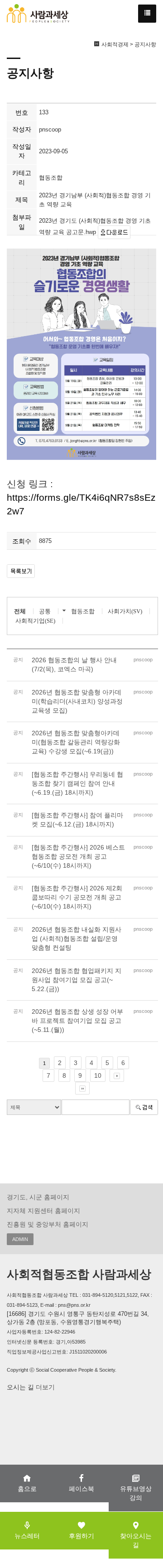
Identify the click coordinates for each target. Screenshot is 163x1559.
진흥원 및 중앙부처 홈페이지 (47, 1224)
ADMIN (20, 1239)
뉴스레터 (27, 1535)
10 (97, 1075)
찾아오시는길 (136, 1540)
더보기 (44, 1387)
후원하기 (81, 1535)
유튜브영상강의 (136, 1493)
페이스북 (81, 1488)
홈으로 (27, 1488)
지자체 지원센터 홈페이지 (43, 1210)
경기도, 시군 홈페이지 (38, 1197)
